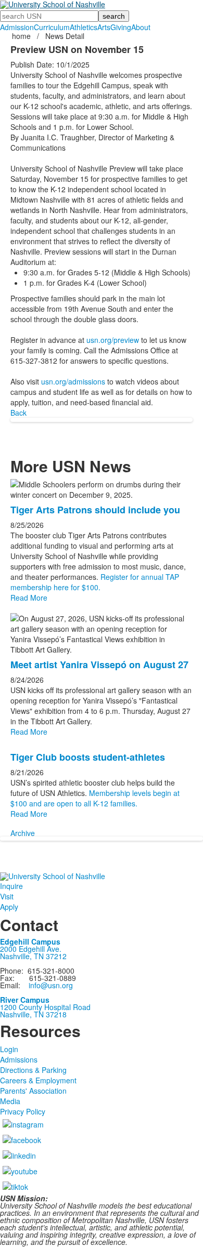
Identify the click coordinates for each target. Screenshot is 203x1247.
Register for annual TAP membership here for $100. (94, 582)
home (22, 36)
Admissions (18, 1059)
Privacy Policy (22, 1111)
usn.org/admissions (73, 381)
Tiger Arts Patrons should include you (95, 509)
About (140, 27)
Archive (22, 833)
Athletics (83, 27)
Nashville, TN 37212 (33, 956)
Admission (17, 27)
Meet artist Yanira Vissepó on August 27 (99, 664)
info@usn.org (51, 985)
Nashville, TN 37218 (33, 1014)
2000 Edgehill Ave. (30, 949)
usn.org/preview (112, 340)
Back (18, 412)
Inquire (11, 886)
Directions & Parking (33, 1070)
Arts (103, 27)
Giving (120, 27)
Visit (7, 896)
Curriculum (52, 27)
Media (10, 1101)
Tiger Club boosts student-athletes (87, 757)
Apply (9, 906)
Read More (28, 597)
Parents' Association (33, 1090)
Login (9, 1049)
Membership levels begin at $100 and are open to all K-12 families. (95, 798)
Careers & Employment (38, 1080)
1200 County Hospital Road (45, 1007)
